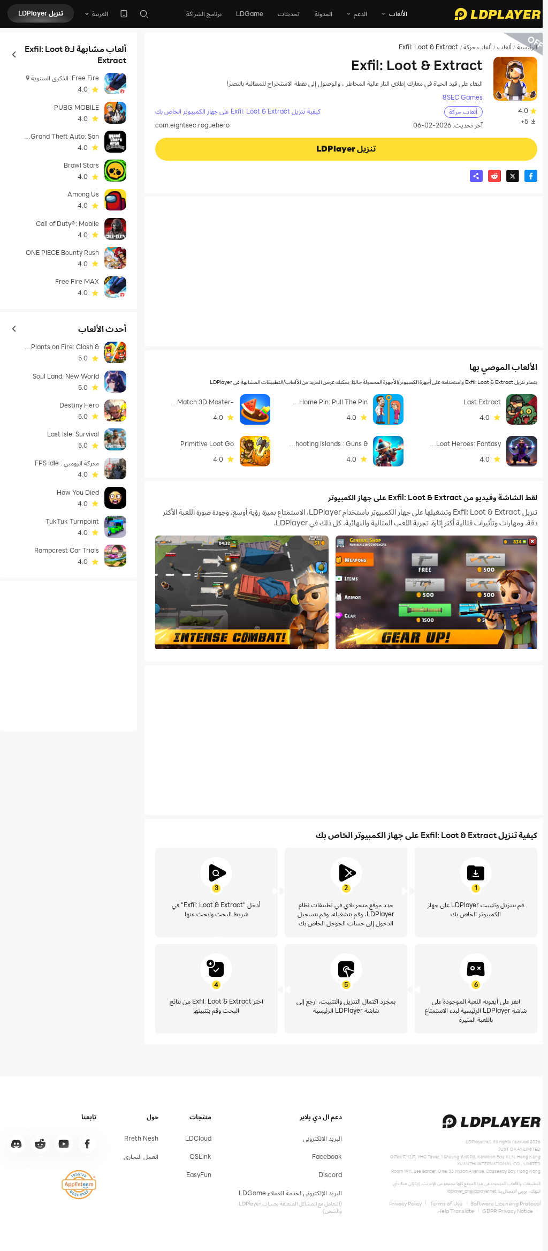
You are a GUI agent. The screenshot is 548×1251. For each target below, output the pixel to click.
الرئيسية (527, 47)
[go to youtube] (64, 1144)
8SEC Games (463, 97)
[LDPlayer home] (497, 13)
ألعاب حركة (477, 47)
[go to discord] (16, 1144)
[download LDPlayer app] (123, 13)
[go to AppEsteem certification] (79, 1184)
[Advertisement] (346, 271)
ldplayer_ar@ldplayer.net (471, 1191)
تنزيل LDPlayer (40, 13)
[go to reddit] (40, 1144)
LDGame (249, 14)
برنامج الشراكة (204, 14)
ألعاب (504, 47)
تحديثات (289, 14)
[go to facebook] (87, 1144)
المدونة (323, 14)
